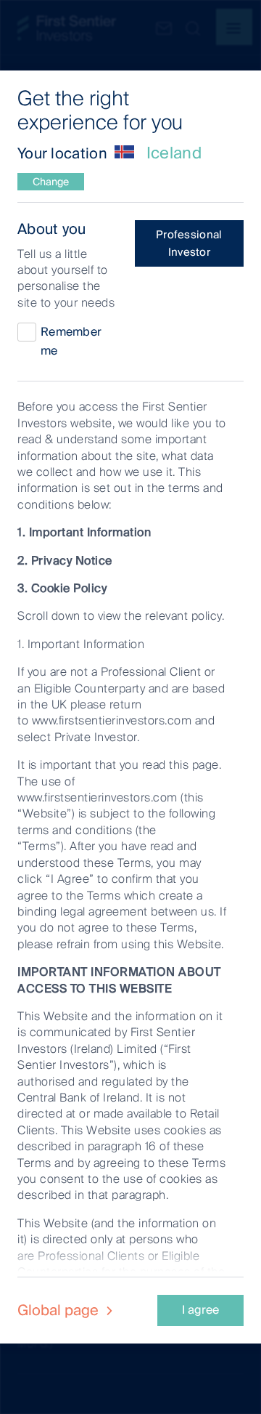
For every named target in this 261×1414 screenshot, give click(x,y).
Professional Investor (189, 243)
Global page (59, 1310)
